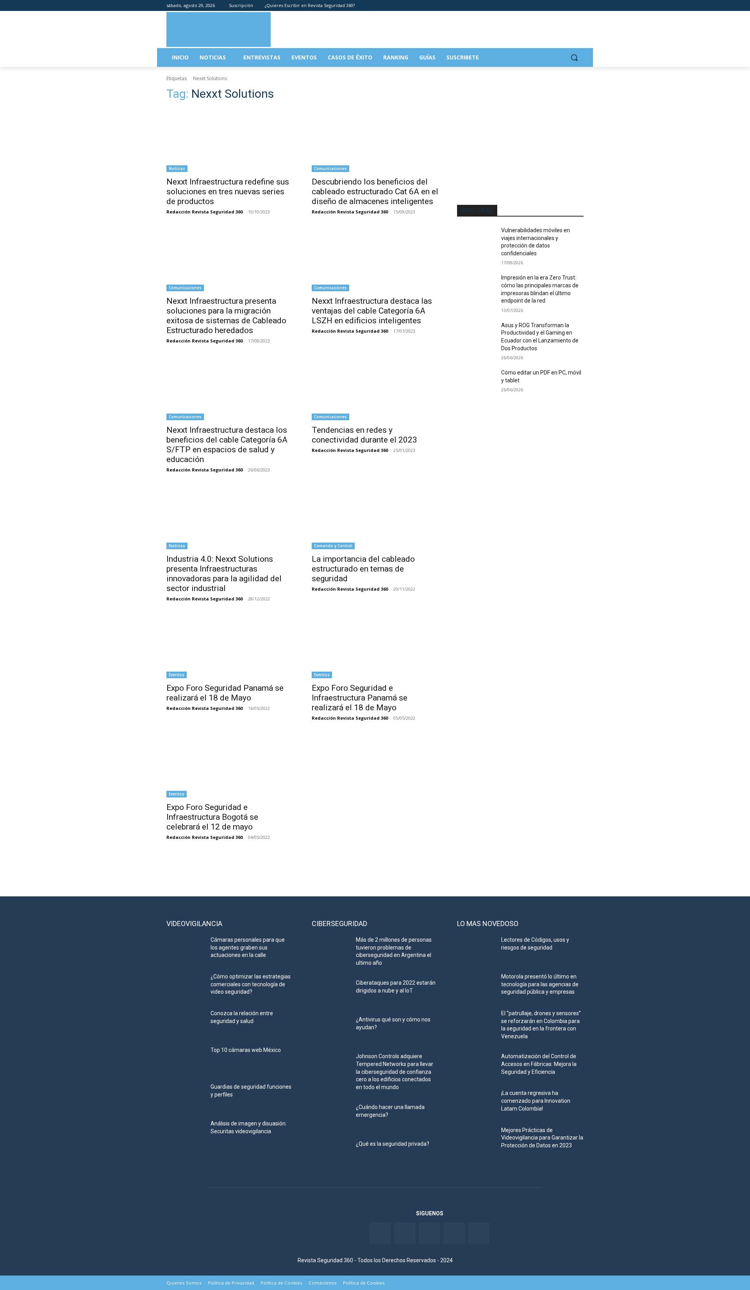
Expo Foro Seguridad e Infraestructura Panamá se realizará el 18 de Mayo (359, 697)
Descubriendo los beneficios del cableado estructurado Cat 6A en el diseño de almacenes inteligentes (375, 191)
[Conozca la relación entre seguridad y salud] (185, 1023)
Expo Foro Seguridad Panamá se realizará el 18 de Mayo (225, 692)
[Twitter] (546, 5)
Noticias (177, 168)
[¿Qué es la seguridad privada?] (331, 1153)
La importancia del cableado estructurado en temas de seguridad (363, 568)
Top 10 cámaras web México (246, 1050)
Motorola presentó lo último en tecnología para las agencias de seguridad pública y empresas (540, 984)
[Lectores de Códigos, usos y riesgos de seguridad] (476, 949)
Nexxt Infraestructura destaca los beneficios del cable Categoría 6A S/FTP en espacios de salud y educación (227, 444)
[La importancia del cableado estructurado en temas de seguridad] (375, 517)
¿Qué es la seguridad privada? (392, 1144)
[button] (574, 57)
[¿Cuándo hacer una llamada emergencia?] (331, 1117)
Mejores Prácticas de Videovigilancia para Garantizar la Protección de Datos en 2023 (542, 1137)
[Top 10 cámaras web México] (185, 1059)
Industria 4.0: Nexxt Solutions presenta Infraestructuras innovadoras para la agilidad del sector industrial (224, 573)
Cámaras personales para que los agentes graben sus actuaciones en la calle (248, 947)
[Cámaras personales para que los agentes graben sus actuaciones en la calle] (185, 949)
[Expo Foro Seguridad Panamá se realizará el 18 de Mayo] (229, 646)
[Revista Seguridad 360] (218, 29)
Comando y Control (333, 545)
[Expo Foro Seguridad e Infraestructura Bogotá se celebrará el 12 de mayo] (229, 765)
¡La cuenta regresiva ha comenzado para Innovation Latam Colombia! (535, 1100)
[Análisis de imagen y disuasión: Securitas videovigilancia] (185, 1133)
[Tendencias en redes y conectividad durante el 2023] (375, 388)
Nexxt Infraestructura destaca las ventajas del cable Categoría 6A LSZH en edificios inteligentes (372, 310)
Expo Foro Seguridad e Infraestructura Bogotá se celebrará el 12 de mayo (212, 817)
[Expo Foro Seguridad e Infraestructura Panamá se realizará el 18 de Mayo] (375, 646)
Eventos (176, 674)
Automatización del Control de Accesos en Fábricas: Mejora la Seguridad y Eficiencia (539, 1064)
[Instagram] (579, 5)
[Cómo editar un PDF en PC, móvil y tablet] (476, 382)
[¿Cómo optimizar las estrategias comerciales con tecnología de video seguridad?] (185, 986)
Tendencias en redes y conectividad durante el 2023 (364, 434)
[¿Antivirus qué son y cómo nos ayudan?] (331, 1029)
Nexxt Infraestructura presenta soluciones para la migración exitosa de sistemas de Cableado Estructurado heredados (226, 315)
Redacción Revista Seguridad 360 (204, 212)
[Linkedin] (557, 5)
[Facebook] (535, 5)
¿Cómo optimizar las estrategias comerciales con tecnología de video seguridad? (251, 984)
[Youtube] (568, 5)
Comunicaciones (330, 168)
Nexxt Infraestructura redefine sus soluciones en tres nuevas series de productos (227, 191)
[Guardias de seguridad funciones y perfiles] (185, 1096)
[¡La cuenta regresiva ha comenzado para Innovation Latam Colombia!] (476, 1102)
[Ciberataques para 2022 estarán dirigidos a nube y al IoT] (331, 992)
